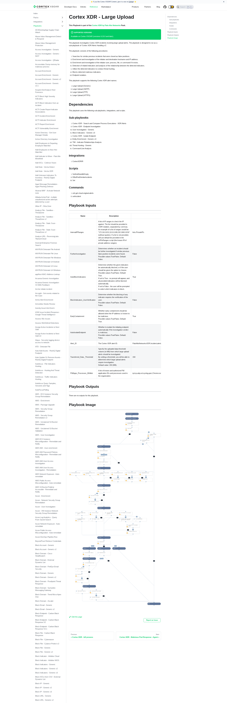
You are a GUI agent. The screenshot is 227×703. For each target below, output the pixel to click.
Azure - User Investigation (45, 507)
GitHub (131, 2)
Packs (35, 18)
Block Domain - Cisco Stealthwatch (43, 555)
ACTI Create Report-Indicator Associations (46, 110)
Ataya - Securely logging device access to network (47, 341)
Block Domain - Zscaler (44, 601)
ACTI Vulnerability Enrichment (46, 128)
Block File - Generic (42, 648)
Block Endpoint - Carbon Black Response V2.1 (47, 627)
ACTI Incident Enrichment (45, 116)
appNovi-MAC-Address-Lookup (47, 274)
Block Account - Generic (44, 545)
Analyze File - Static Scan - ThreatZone (45, 224)
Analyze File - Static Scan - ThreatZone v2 (45, 231)
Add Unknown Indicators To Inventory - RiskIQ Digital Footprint (45, 177)
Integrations (37, 22)
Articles (83, 7)
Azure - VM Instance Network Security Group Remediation (46, 512)
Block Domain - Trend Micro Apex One (48, 595)
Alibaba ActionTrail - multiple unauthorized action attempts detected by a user (46, 199)
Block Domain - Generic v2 (45, 577)
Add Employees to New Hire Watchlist (46, 151)
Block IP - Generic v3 (43, 692)
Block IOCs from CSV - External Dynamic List (47, 678)
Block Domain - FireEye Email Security (47, 568)
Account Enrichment (43, 71)
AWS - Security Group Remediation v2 (43, 416)
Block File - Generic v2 (44, 652)
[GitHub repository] (165, 7)
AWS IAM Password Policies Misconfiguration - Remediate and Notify (48, 454)
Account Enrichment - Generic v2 (48, 79)
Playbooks (37, 26)
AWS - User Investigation (45, 435)
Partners (147, 7)
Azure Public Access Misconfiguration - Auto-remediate (48, 531)
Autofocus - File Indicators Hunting (45, 365)
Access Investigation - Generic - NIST (47, 55)
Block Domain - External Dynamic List (44, 561)
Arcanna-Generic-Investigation (47, 279)
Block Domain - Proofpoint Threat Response (48, 582)
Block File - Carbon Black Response (45, 634)
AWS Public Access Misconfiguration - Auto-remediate (48, 482)
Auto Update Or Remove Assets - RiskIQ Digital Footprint (48, 358)
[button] (171, 7)
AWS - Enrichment (42, 401)
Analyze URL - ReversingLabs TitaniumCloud (47, 237)
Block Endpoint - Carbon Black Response (47, 614)
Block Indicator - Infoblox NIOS (47, 660)
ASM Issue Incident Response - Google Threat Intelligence (47, 313)
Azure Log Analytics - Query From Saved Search (46, 518)
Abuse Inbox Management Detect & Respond (48, 38)
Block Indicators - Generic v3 (46, 673)
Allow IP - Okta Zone (43, 206)
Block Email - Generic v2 (45, 609)
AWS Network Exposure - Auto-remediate (47, 475)
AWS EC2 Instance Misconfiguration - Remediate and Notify (48, 441)
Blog (158, 7)
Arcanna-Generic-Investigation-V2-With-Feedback (47, 284)
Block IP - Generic (42, 683)
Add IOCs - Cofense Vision (45, 163)
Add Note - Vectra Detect (45, 167)
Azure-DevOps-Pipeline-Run (46, 537)
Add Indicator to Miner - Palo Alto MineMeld (47, 157)
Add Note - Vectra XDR (44, 171)
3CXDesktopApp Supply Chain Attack (47, 31)
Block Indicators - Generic (45, 664)
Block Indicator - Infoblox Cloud (47, 656)
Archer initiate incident (43, 289)
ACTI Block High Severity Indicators (45, 97)
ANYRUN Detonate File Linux (46, 253)
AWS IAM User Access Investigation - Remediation (45, 469)
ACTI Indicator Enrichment (45, 120)
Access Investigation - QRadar (47, 60)
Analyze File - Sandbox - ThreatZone (44, 211)
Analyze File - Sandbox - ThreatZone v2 (44, 218)
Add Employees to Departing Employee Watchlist (46, 144)
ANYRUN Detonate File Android (47, 249)
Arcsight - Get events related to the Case (47, 294)
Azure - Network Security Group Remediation (47, 501)
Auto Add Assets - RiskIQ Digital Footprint (47, 352)
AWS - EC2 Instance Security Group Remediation (46, 395)
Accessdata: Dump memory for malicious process (47, 65)
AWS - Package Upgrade (45, 405)
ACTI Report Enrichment (44, 124)
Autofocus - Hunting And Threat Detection (47, 371)
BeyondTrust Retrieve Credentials (48, 541)
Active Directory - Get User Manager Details (45, 134)
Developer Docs (70, 7)
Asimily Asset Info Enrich (45, 308)
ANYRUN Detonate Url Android (47, 262)
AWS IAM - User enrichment (46, 448)
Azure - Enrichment (42, 496)
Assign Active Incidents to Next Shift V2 (47, 335)
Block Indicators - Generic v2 (46, 669)
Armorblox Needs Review (45, 304)
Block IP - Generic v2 (43, 688)
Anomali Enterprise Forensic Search (46, 244)
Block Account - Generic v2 (45, 549)
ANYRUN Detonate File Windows (48, 258)
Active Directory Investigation (46, 139)
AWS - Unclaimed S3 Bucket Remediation (46, 423)
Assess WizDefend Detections (47, 323)
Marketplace (106, 7)
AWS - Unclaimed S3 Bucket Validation (46, 429)
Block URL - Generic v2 (44, 700)
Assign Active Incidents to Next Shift (47, 328)
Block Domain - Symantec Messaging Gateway (45, 589)
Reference (94, 7)
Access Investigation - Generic (47, 50)
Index (35, 13)
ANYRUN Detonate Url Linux (46, 266)
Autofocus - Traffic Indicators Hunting (46, 378)
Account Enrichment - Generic (47, 75)
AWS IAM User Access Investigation (44, 462)
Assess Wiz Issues (42, 319)
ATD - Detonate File (42, 347)
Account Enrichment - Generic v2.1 (47, 84)
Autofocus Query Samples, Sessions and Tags (45, 384)
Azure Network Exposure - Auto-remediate (47, 525)
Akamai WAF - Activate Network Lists (47, 192)
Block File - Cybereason (44, 639)
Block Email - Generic (43, 605)
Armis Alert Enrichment (44, 300)
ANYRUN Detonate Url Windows (48, 270)
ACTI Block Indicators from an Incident (47, 104)
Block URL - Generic (43, 696)
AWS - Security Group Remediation (43, 410)
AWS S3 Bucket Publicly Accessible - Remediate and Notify (46, 489)
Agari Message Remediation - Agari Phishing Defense (46, 185)
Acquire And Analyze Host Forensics (45, 91)
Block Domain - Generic (44, 573)
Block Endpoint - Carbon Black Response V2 (47, 621)
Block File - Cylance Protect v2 (47, 644)
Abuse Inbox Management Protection (45, 44)
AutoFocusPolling (42, 390)
